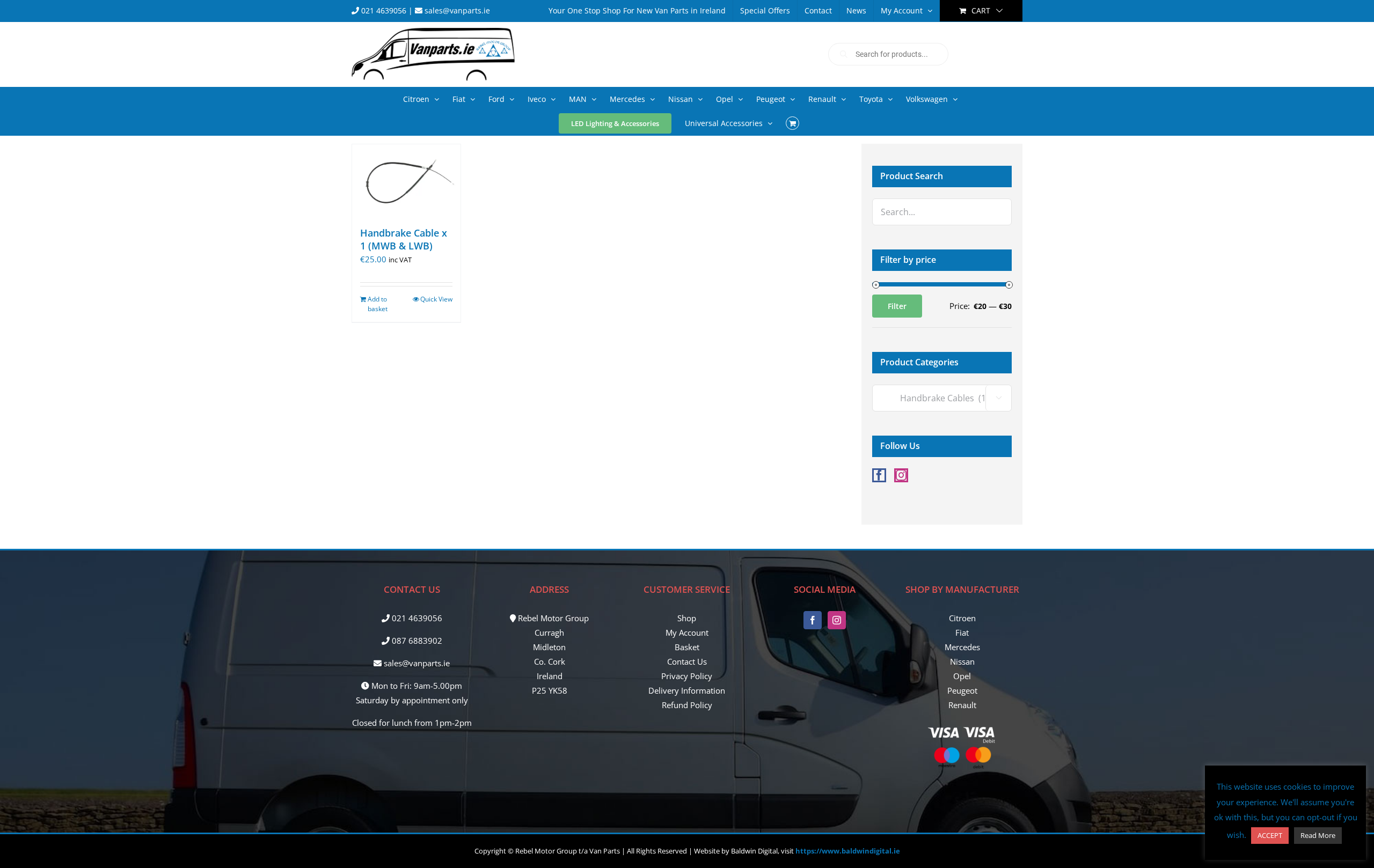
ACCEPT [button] (1270, 835)
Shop (686, 618)
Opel (962, 676)
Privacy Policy (686, 676)
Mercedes (962, 647)
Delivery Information (686, 690)
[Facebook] (879, 475)
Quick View (436, 299)
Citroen (962, 618)
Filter (897, 306)
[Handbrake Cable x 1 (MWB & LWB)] (406, 180)
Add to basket (378, 304)
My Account (687, 632)
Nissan (962, 661)
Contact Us (687, 661)
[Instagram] (901, 475)
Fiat (962, 632)
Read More (1317, 835)
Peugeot (962, 690)
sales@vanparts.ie (456, 10)
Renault (962, 705)
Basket (687, 647)
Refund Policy (687, 705)
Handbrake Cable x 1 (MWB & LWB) (403, 239)
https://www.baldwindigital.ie (847, 851)
